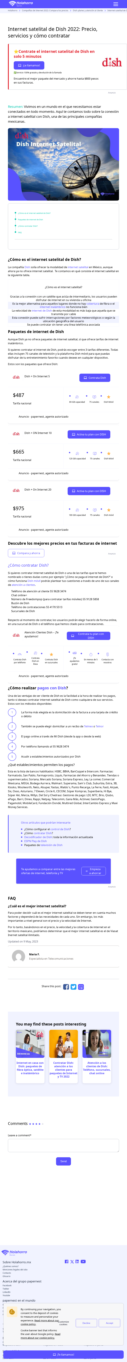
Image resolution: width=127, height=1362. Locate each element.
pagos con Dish (51, 687)
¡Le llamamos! (31, 65)
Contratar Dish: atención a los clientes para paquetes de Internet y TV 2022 (63, 1069)
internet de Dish (42, 310)
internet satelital (78, 267)
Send (63, 1161)
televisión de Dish (52, 845)
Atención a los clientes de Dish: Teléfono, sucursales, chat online (97, 1068)
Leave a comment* (19, 1135)
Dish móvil (34, 581)
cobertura (92, 303)
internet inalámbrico (52, 307)
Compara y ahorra (28, 553)
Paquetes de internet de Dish (30, 219)
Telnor (100, 726)
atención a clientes (23, 585)
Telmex (88, 726)
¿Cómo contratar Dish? (28, 226)
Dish (27, 267)
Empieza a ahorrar (95, 871)
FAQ (20, 232)
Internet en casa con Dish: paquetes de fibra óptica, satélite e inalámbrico (30, 1068)
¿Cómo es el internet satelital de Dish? (34, 213)
